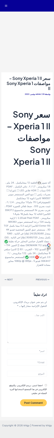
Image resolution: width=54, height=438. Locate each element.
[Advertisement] (27, 40)
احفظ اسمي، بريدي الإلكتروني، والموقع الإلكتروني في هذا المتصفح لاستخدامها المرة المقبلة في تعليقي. (28, 389)
